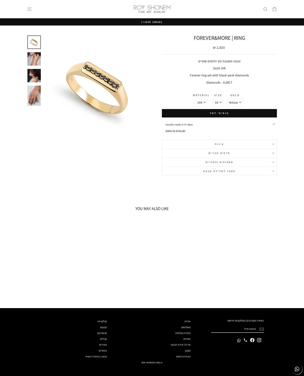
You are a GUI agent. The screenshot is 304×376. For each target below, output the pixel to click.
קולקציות (102, 321)
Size (218, 95)
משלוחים (186, 327)
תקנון (188, 350)
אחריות (187, 338)
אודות (188, 321)
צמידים (103, 344)
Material (201, 95)
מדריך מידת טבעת (181, 344)
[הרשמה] (261, 329)
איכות (219, 144)
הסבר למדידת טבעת (219, 171)
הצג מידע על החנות (175, 130)
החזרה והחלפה (183, 333)
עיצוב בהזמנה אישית (96, 356)
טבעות (103, 327)
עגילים (103, 338)
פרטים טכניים (219, 153)
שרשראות (102, 333)
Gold (235, 95)
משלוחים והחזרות (219, 162)
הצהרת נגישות (183, 356)
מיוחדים (103, 350)
